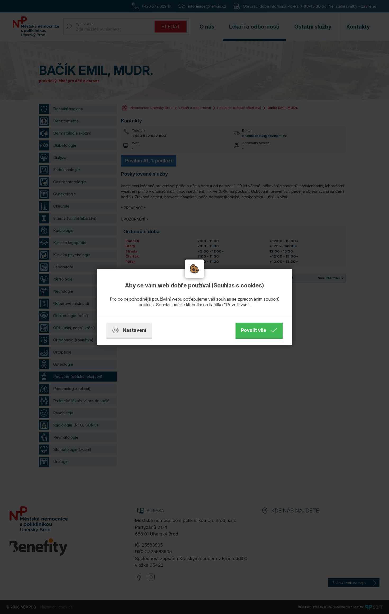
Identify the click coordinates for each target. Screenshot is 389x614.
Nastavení (134, 330)
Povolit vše (253, 330)
